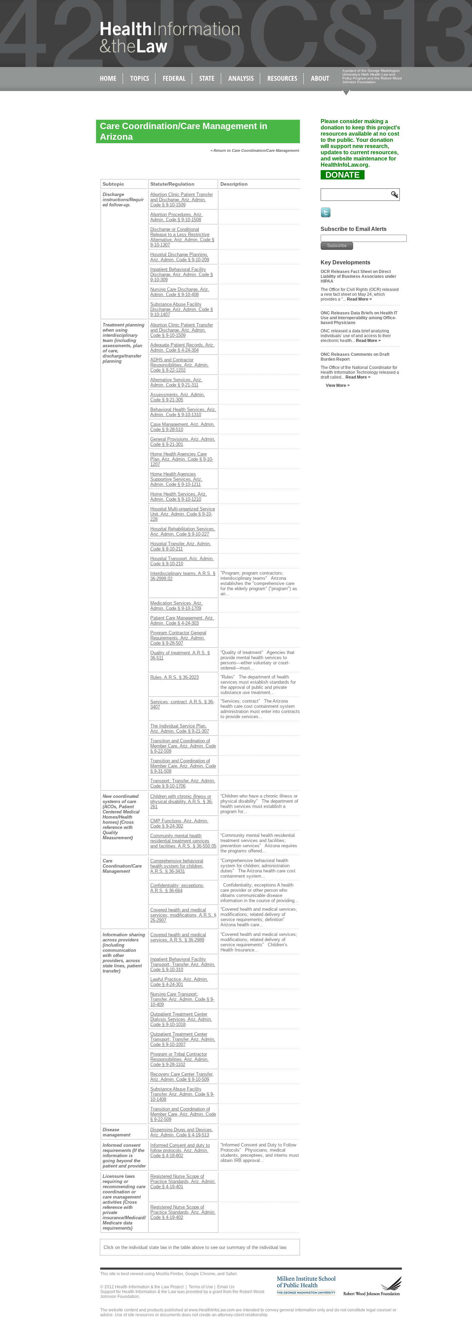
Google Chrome (200, 1273)
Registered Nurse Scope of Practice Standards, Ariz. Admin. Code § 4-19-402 (183, 1212)
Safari (231, 1273)
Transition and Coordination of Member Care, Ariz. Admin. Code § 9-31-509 (183, 766)
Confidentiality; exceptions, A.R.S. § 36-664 (177, 888)
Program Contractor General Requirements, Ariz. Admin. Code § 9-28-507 (178, 638)
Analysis (241, 78)
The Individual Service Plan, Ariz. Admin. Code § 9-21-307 (179, 728)
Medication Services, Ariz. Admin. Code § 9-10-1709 (176, 605)
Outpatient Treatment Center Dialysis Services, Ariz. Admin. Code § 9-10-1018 (181, 1019)
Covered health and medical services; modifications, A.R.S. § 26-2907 (183, 915)
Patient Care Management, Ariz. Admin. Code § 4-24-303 (182, 620)
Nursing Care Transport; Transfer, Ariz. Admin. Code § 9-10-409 (182, 999)
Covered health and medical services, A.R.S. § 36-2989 (178, 937)
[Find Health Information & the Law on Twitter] (326, 217)
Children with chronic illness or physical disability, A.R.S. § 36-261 (181, 801)
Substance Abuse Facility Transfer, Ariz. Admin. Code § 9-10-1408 (182, 1094)
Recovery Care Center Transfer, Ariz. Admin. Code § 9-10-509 (182, 1077)
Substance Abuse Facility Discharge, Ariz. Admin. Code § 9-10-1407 (181, 309)
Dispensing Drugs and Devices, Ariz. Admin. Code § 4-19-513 (181, 1132)
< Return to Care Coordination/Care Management (254, 150)
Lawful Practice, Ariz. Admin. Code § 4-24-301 (179, 982)
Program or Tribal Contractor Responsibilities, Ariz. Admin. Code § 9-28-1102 (179, 1059)
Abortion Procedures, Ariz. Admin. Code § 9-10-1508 (176, 217)
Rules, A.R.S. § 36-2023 (174, 677)
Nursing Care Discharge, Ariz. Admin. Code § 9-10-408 (179, 292)
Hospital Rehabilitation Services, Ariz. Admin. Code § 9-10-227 (182, 531)
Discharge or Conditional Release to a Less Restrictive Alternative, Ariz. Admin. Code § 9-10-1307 (182, 237)
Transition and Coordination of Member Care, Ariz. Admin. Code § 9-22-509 (183, 746)
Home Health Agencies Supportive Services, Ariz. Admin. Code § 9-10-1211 (176, 479)
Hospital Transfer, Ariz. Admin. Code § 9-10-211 (180, 546)
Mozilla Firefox (169, 1273)
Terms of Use (201, 1286)
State (207, 78)
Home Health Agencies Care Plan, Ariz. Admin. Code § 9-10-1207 (181, 459)
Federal (174, 78)
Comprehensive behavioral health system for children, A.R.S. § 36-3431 (177, 866)
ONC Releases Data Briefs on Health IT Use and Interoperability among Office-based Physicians (359, 318)
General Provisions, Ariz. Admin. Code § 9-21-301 (182, 442)
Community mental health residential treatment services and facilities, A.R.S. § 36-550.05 (183, 841)
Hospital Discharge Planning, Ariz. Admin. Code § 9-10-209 (179, 257)
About (320, 78)
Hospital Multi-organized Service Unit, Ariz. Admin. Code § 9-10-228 (182, 514)
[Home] (155, 51)
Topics (139, 78)
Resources (282, 78)
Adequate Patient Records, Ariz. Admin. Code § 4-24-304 (182, 347)
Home (108, 78)
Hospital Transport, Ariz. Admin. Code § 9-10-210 (182, 561)
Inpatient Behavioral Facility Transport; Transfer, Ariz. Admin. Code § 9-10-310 (182, 964)
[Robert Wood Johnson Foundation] (372, 1295)
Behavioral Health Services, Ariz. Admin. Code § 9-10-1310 (183, 412)
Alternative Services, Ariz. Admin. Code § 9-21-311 (176, 382)
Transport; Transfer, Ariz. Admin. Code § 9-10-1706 (182, 783)
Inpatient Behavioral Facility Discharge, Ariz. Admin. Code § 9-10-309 (181, 274)
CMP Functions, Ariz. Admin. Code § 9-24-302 (179, 823)
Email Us (225, 1286)
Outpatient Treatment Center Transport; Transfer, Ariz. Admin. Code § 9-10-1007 (182, 1039)
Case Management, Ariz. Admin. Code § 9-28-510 (182, 427)
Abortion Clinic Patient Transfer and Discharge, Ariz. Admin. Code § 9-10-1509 (181, 199)
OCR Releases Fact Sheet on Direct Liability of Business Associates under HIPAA (358, 276)
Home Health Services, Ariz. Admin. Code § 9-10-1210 (178, 496)
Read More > (359, 299)
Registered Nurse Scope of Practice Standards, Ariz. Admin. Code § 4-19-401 (183, 1181)
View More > (338, 385)
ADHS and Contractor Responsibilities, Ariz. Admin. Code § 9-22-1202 (179, 365)
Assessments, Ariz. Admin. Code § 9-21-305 (177, 397)
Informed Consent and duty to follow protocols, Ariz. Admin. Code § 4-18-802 (180, 1150)
